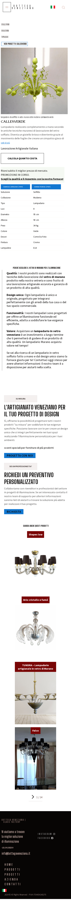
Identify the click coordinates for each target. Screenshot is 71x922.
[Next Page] (32, 797)
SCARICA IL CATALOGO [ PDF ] (13, 187)
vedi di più (5, 142)
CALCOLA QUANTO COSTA (22, 158)
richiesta (14, 512)
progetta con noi (20, 455)
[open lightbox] (34, 81)
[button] (53, 7)
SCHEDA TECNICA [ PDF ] (42, 187)
